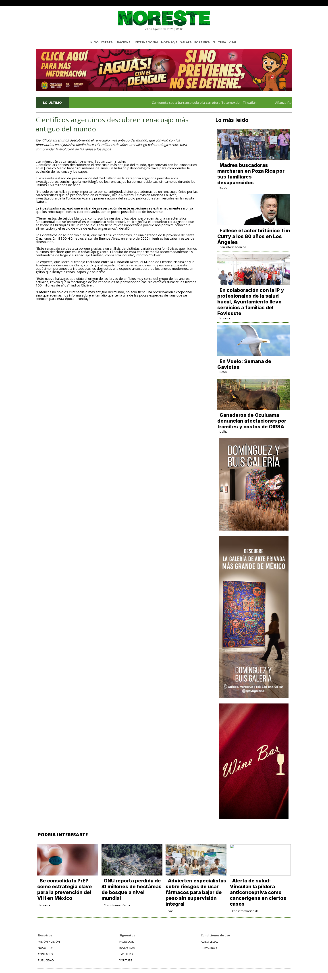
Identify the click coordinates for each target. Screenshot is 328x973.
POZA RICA (202, 42)
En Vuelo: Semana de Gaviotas (244, 364)
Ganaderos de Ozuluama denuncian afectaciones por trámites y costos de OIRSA (251, 420)
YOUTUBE (125, 960)
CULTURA (219, 42)
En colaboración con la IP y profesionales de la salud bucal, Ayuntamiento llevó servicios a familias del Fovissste (250, 301)
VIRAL (233, 42)
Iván (171, 911)
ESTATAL (107, 42)
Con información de (233, 247)
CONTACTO (45, 954)
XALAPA (186, 42)
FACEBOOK (126, 942)
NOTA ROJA (169, 42)
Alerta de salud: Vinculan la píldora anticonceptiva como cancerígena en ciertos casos (258, 892)
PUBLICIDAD (46, 960)
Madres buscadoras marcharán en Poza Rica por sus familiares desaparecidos (250, 173)
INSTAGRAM (127, 948)
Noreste (225, 318)
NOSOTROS (46, 948)
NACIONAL (124, 42)
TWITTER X (126, 954)
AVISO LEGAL (209, 942)
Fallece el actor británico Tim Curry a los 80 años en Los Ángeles (253, 236)
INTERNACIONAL (146, 42)
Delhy (223, 431)
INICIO (94, 42)
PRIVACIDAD (209, 948)
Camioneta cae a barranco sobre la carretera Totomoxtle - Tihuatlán (183, 102)
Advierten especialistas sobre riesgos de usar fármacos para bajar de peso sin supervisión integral (196, 892)
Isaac (223, 187)
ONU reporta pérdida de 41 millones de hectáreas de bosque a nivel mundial (132, 889)
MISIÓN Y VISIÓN (49, 942)
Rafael (224, 372)
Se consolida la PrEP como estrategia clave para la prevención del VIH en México (64, 889)
